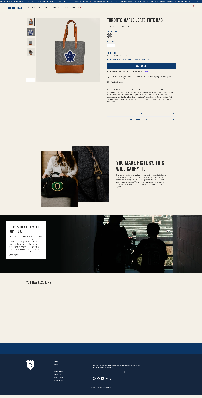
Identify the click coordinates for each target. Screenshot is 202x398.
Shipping (110, 56)
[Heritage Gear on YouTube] (102, 378)
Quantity (110, 41)
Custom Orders (58, 371)
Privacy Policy (58, 381)
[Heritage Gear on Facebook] (98, 378)
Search (56, 368)
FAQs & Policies (59, 374)
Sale (79, 7)
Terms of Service (59, 377)
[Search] (181, 7)
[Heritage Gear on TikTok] (110, 378)
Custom (65, 7)
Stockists (56, 361)
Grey (109, 35)
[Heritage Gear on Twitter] (106, 378)
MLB (40, 7)
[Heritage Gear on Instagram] (94, 378)
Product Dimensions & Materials (141, 119)
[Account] (187, 7)
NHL (46, 7)
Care (141, 113)
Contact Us (57, 365)
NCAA (33, 7)
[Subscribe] (123, 371)
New (28, 7)
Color (112, 31)
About (73, 7)
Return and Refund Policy (62, 384)
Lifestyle (55, 7)
